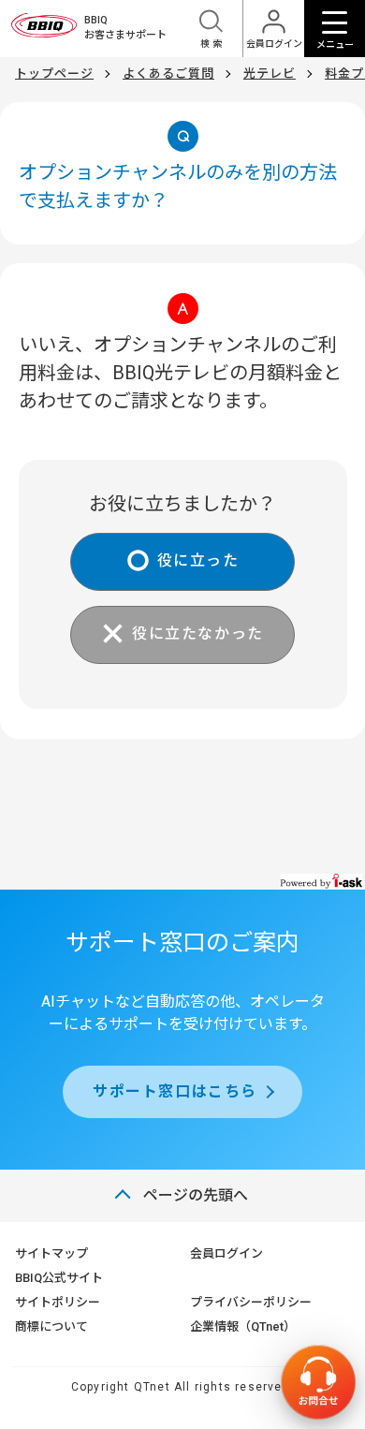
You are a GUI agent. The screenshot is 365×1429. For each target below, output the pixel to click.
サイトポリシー (57, 1302)
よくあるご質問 (168, 73)
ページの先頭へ (195, 1195)
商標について (51, 1326)
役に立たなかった (198, 633)
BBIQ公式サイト (59, 1278)
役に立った (198, 560)
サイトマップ (51, 1253)
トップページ (54, 73)
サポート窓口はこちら (175, 1091)
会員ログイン (226, 1253)
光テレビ (269, 73)
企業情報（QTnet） (243, 1326)
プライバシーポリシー (251, 1302)
